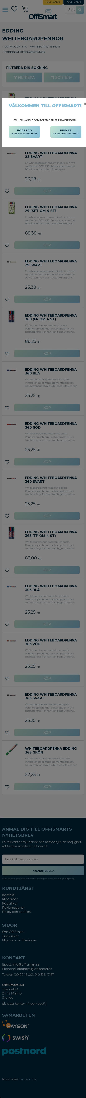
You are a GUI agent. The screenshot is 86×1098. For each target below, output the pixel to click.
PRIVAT (66, 132)
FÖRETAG (24, 132)
